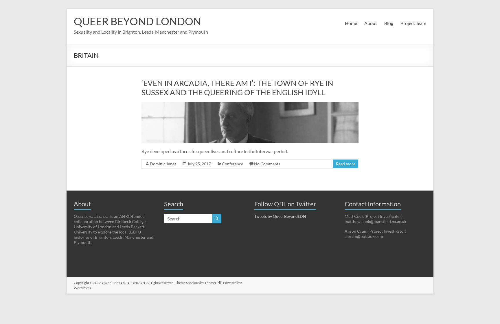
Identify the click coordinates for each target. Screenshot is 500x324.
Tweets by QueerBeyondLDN (280, 216)
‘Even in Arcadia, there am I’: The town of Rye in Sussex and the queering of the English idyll (237, 87)
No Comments (267, 163)
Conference (232, 163)
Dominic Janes (163, 163)
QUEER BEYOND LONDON (137, 21)
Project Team (413, 23)
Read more (345, 163)
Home (351, 23)
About (370, 23)
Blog (388, 23)
